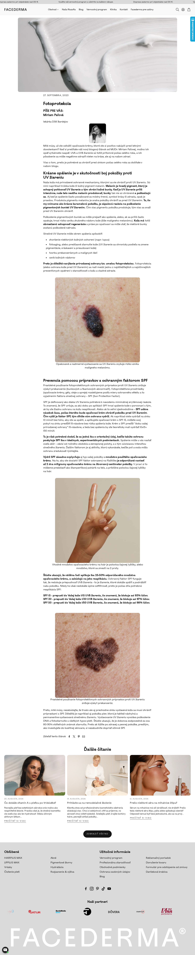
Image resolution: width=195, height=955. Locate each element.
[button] (177, 9)
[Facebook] (86, 889)
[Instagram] (92, 889)
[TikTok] (103, 889)
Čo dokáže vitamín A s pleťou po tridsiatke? (30, 802)
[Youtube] (109, 889)
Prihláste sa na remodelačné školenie (89, 802)
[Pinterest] (97, 889)
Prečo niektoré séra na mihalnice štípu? (153, 802)
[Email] (83, 736)
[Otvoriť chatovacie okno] (5, 950)
